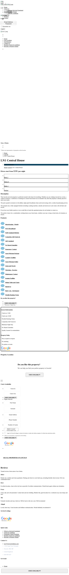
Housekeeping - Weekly (12, 224)
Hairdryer (8, 286)
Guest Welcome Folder (11, 262)
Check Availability (9, 164)
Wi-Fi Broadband (10, 228)
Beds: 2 (6, 177)
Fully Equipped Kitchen (12, 232)
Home (5, 153)
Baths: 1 (6, 186)
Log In (2, 29)
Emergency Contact (11, 249)
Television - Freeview (11, 270)
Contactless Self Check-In (12, 237)
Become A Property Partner (11, 537)
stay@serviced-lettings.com (11, 544)
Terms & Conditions (12, 13)
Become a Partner (12, 12)
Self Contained (9, 241)
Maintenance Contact (11, 274)
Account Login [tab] (8, 11)
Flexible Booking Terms (12, 295)
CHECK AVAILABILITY (10, 303)
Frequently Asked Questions (11, 534)
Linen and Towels (10, 266)
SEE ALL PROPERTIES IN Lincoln (15, 458)
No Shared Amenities (11, 245)
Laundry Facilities (10, 257)
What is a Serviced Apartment (15, 10)
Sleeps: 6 (6, 181)
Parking (6, 190)
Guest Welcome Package (12, 253)
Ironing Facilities (10, 278)
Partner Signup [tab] (8, 12)
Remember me (6, 26)
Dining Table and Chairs (12, 282)
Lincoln (6, 154)
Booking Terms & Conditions (12, 535)
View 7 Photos (4, 143)
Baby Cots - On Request (12, 291)
